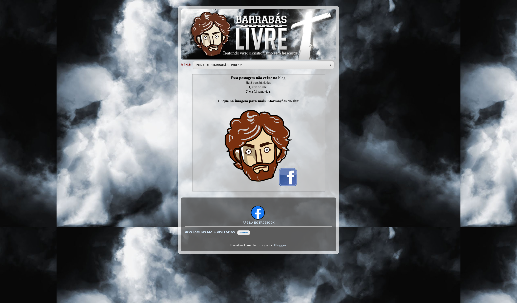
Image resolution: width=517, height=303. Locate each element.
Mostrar (244, 233)
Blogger (280, 245)
